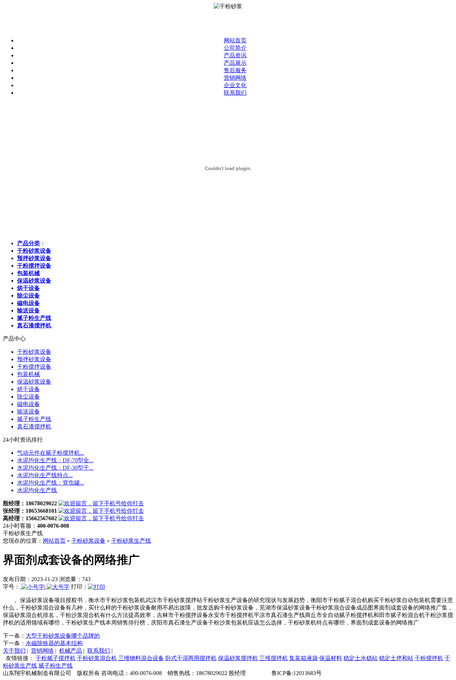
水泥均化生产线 (37, 490)
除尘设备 (28, 397)
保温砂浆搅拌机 (238, 658)
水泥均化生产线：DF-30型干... (55, 468)
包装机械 (28, 374)
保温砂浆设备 (34, 382)
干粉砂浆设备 (34, 352)
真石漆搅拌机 (34, 426)
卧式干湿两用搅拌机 (191, 658)
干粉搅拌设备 (34, 367)
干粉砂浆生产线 (131, 541)
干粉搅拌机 (429, 658)
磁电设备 (28, 404)
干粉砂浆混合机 (97, 658)
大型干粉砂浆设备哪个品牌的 (63, 636)
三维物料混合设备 (141, 658)
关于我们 (14, 651)
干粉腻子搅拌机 (56, 658)
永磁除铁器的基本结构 (54, 643)
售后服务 (235, 70)
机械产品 (70, 651)
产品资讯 (235, 55)
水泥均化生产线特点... (45, 475)
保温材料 (330, 658)
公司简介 (235, 48)
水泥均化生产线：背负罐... (50, 483)
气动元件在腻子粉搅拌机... (50, 453)
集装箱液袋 (303, 658)
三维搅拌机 (273, 658)
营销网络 (235, 78)
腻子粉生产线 (34, 419)
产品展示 (235, 63)
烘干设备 (28, 389)
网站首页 (235, 40)
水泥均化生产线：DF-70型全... (55, 460)
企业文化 (235, 85)
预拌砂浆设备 (34, 359)
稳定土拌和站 (396, 658)
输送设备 (28, 411)
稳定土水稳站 (360, 658)
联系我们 (235, 93)
